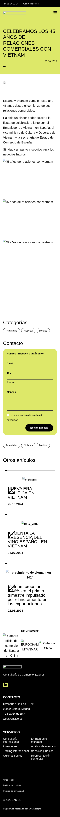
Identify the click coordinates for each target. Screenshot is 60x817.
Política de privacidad (13, 791)
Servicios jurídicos (42, 751)
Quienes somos (12, 755)
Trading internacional (16, 751)
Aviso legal (8, 780)
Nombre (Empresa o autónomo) (25, 353)
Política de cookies (12, 785)
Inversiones (10, 746)
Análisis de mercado (43, 746)
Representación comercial (40, 757)
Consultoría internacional (11, 740)
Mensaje (11, 392)
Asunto (11, 382)
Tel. (9, 373)
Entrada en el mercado (39, 740)
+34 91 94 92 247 (14, 713)
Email (10, 363)
